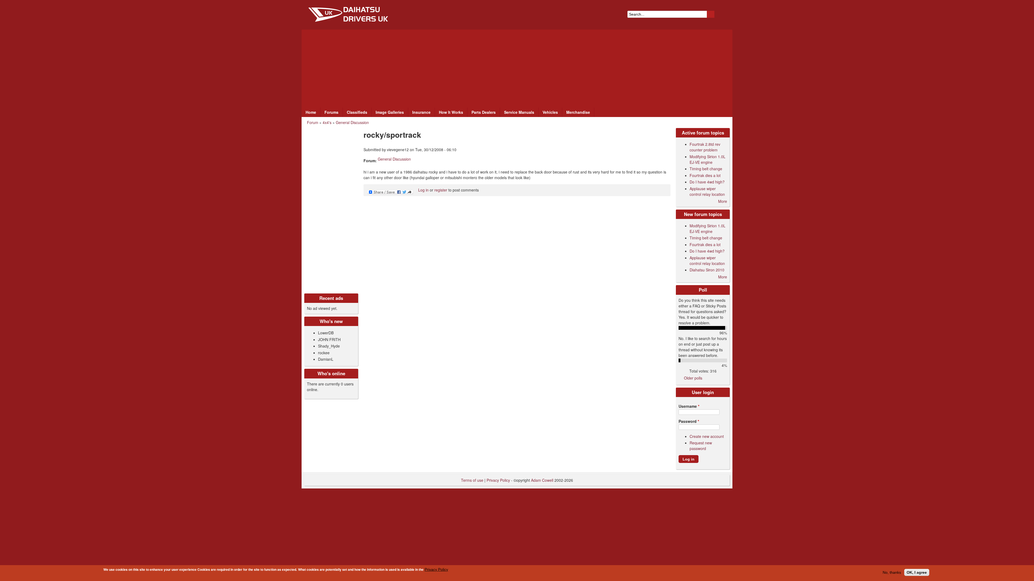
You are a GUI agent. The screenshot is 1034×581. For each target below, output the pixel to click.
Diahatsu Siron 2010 (707, 269)
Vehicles (550, 112)
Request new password (701, 445)
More (722, 201)
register (440, 190)
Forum (312, 122)
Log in (423, 190)
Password (689, 421)
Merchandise (578, 112)
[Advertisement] (517, 67)
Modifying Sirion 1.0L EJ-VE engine (707, 159)
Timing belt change (706, 168)
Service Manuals (519, 112)
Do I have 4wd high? (707, 182)
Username (689, 406)
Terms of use (472, 480)
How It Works (451, 112)
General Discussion (352, 122)
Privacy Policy (436, 569)
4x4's (327, 122)
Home (311, 112)
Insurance (421, 112)
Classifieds (357, 112)
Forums (331, 112)
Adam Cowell (542, 480)
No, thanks (892, 572)
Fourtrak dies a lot (705, 175)
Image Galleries (390, 112)
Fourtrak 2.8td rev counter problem (705, 147)
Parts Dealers (483, 112)
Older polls (693, 378)
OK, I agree (917, 572)
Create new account (707, 436)
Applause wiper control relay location (707, 191)
